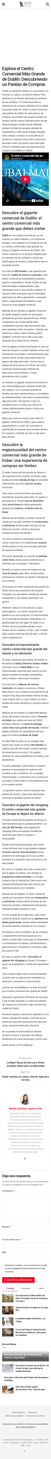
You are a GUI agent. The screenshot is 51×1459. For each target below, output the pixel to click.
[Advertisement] (25, 36)
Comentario (8, 1190)
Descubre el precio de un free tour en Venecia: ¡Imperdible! (22, 1356)
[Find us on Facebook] (24, 1451)
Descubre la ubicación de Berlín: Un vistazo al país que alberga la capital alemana (32, 1368)
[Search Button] (47, 4)
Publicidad (32, 1412)
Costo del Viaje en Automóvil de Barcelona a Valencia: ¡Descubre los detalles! (31, 1332)
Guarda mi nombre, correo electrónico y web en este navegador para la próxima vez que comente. (26, 1268)
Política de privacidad (14, 1416)
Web (4, 1252)
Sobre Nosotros (18, 1412)
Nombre (7, 1226)
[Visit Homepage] (25, 4)
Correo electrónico (12, 1239)
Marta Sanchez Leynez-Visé (25, 1108)
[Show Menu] (3, 4)
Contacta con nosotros (35, 1416)
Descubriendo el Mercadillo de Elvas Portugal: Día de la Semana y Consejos (32, 1298)
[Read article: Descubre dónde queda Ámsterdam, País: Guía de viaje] (7, 1389)
